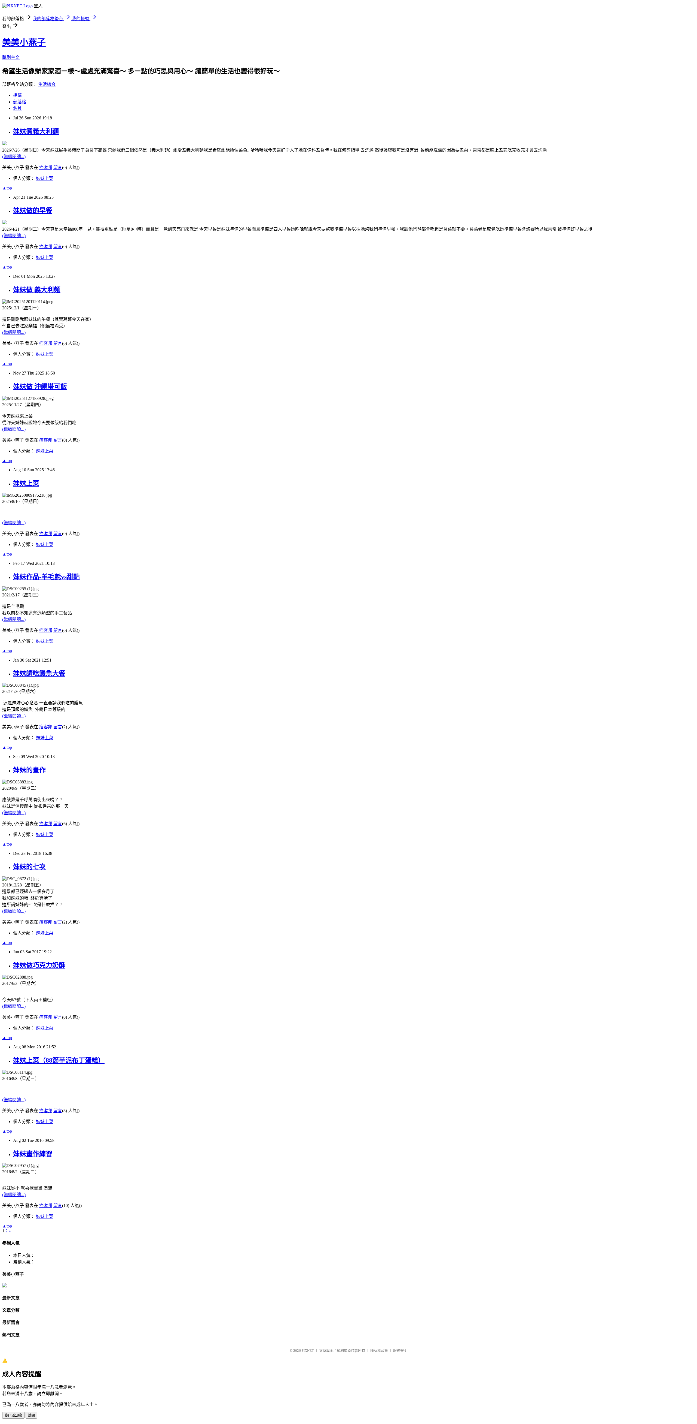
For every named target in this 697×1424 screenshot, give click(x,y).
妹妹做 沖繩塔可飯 (40, 386)
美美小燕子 (24, 42)
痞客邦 (45, 167)
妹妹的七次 (29, 866)
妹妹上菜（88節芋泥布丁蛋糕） (59, 1060)
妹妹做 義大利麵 (36, 289)
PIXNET (308, 1350)
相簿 (17, 95)
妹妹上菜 (44, 178)
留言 (57, 167)
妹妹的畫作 (29, 770)
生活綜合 (47, 84)
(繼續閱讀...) (14, 156)
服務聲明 (400, 1350)
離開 (31, 1415)
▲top (7, 188)
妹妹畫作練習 (32, 1153)
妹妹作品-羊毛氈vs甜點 (46, 576)
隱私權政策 (379, 1350)
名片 (17, 108)
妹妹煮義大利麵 (36, 131)
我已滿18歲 (13, 1415)
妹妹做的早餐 (32, 210)
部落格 (19, 101)
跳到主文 (11, 57)
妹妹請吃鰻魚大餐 (39, 673)
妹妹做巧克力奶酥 (39, 965)
